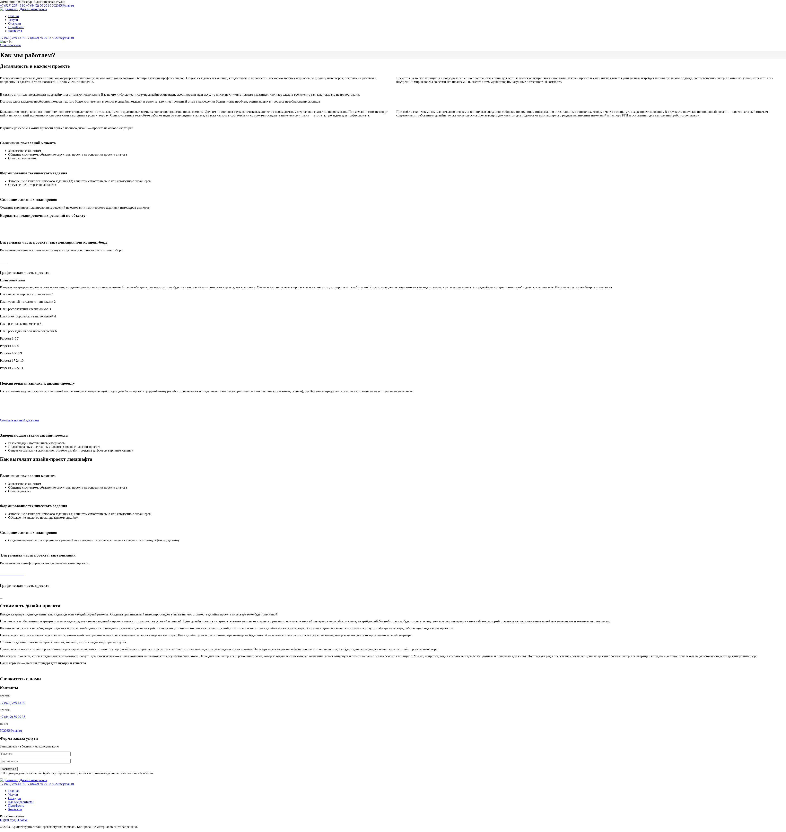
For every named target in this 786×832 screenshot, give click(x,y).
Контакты (15, 31)
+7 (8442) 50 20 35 (38, 5)
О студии (14, 23)
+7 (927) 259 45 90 (12, 5)
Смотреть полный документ (19, 420)
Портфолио (16, 27)
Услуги (13, 19)
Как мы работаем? (21, 802)
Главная (13, 16)
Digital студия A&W (14, 820)
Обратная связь (10, 45)
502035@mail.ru (63, 5)
